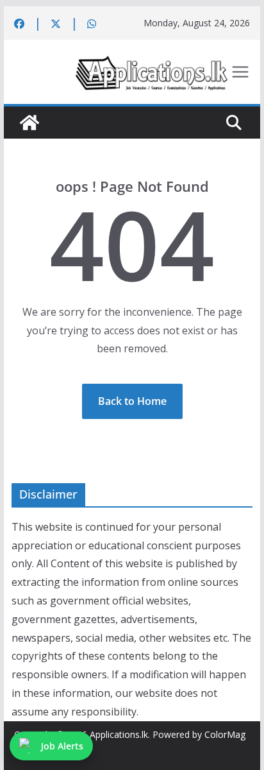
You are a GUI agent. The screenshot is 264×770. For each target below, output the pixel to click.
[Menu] (240, 71)
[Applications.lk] (29, 122)
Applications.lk (119, 734)
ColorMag (224, 734)
